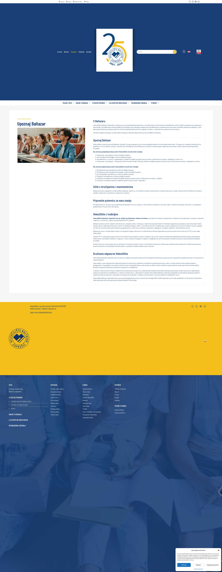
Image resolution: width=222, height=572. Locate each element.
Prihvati (184, 565)
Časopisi (74, 52)
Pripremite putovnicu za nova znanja (112, 200)
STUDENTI (154, 103)
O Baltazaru (99, 121)
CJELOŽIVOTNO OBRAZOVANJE (118, 103)
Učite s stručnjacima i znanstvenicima (113, 186)
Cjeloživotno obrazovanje (18, 420)
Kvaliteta (81, 52)
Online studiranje (15, 414)
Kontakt (88, 52)
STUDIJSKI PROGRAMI (98, 103)
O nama (59, 52)
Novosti (66, 52)
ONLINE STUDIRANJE (82, 103)
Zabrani (198, 565)
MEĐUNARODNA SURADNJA (139, 103)
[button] (218, 550)
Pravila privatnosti (198, 569)
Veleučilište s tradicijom (105, 214)
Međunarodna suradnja (17, 425)
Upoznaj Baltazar (102, 140)
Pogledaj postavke (212, 565)
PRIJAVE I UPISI (67, 103)
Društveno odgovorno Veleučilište (110, 253)
